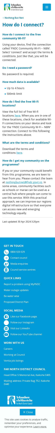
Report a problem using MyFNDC (22, 284)
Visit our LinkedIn (20, 328)
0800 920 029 (17, 251)
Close (29, 412)
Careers (8, 348)
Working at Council (14, 354)
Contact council (18, 257)
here (17, 115)
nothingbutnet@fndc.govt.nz (24, 182)
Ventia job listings (13, 360)
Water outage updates (16, 290)
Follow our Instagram (22, 322)
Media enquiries (19, 263)
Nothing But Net (14, 18)
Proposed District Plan (16, 302)
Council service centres (22, 269)
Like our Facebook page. (23, 316)
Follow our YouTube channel (26, 334)
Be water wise (11, 296)
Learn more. (40, 426)
